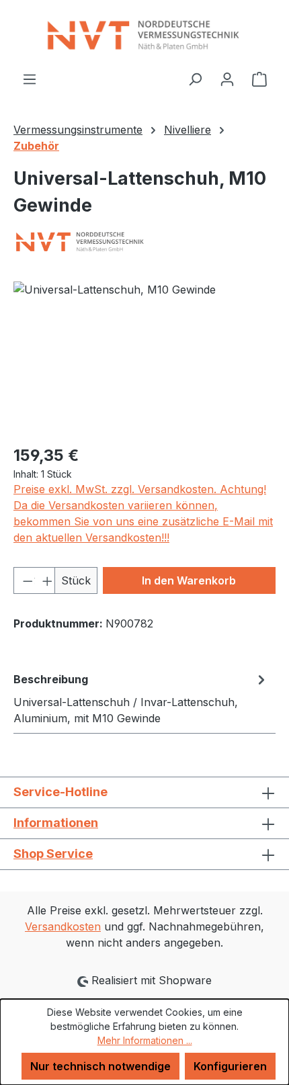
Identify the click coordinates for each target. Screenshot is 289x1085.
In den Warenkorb (189, 580)
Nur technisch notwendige (100, 1066)
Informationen (55, 823)
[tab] (141, 698)
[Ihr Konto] (227, 78)
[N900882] (144, 357)
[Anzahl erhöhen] (44, 580)
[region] (144, 357)
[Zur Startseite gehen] (144, 35)
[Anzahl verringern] (24, 580)
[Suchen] (195, 78)
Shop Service (53, 854)
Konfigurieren (230, 1066)
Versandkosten (63, 926)
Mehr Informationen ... (144, 1040)
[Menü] (29, 78)
